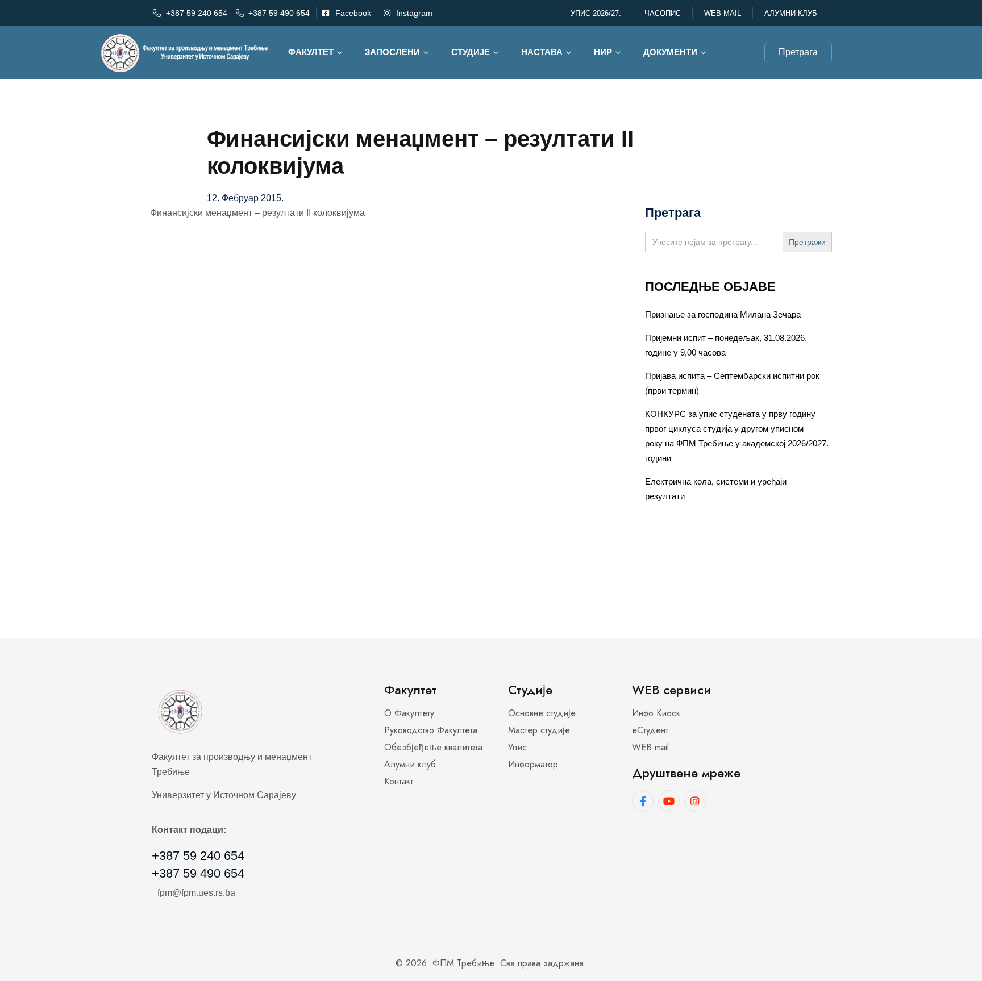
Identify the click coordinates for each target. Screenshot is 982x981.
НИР (603, 52)
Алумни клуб (790, 13)
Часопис (662, 13)
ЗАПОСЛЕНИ (392, 52)
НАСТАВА (542, 52)
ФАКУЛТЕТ (311, 52)
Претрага (798, 52)
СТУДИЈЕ (470, 52)
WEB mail (722, 13)
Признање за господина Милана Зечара (723, 314)
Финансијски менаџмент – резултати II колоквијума (257, 213)
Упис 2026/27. (596, 13)
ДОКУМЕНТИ (670, 52)
